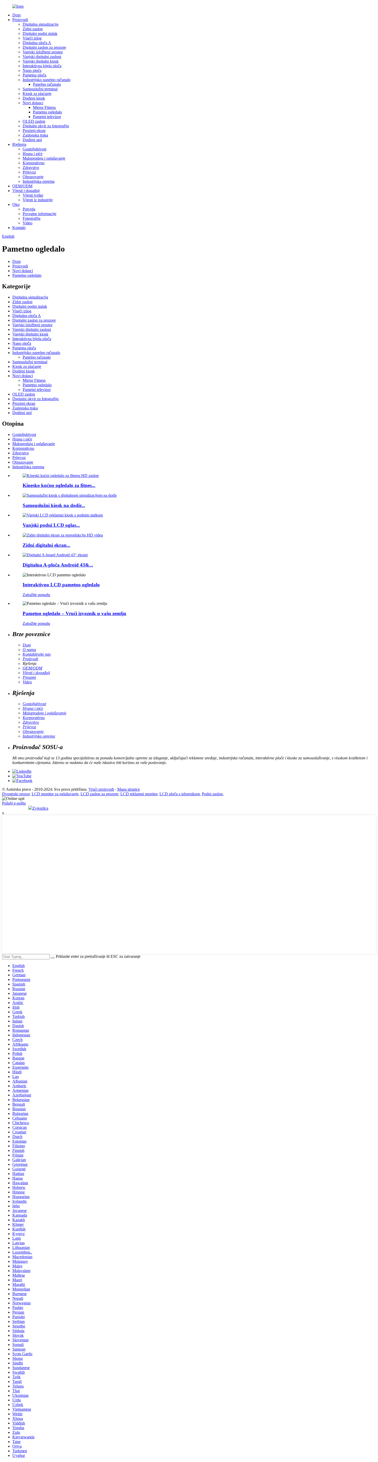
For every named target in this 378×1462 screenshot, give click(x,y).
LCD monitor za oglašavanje (55, 794)
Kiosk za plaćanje (37, 93)
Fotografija (31, 218)
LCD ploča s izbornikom (179, 794)
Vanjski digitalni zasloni (42, 56)
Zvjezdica (40, 808)
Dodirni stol (32, 140)
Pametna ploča (34, 75)
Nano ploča (32, 70)
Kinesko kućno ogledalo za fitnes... (59, 485)
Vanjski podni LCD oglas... (51, 525)
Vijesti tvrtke (33, 195)
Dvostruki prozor (16, 794)
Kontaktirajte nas (37, 654)
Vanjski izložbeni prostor (43, 52)
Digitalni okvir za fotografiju (46, 126)
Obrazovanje (33, 177)
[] (53, 958)
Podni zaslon (212, 794)
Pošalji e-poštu (14, 803)
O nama (29, 649)
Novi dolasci (33, 103)
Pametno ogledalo (47, 112)
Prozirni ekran (34, 130)
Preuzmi (29, 677)
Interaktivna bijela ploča (42, 66)
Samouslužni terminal (40, 89)
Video (27, 223)
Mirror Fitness (44, 107)
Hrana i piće (32, 153)
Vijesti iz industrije (38, 200)
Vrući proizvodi (101, 789)
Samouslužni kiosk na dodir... (54, 505)
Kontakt (18, 227)
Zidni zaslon (33, 29)
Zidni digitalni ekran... (46, 545)
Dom (16, 15)
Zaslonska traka (35, 135)
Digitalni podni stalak (40, 33)
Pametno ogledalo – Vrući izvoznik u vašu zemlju (74, 613)
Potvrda (29, 209)
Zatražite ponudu (36, 595)
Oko (16, 204)
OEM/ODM (22, 186)
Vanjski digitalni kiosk (41, 61)
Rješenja (19, 144)
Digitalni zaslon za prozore (44, 47)
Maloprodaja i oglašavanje (44, 158)
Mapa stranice (128, 789)
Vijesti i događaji (26, 190)
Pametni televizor (47, 116)
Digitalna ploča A (37, 43)
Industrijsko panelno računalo (46, 80)
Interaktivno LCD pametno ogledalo (61, 584)
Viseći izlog (32, 38)
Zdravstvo (31, 167)
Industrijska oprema (39, 181)
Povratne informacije (39, 214)
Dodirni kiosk (34, 98)
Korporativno (33, 163)
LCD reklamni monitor (138, 794)
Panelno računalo (47, 84)
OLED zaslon (34, 121)
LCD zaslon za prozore (99, 794)
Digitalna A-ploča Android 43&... (58, 565)
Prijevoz (29, 172)
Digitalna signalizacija (40, 24)
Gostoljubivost (34, 149)
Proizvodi (20, 19)
